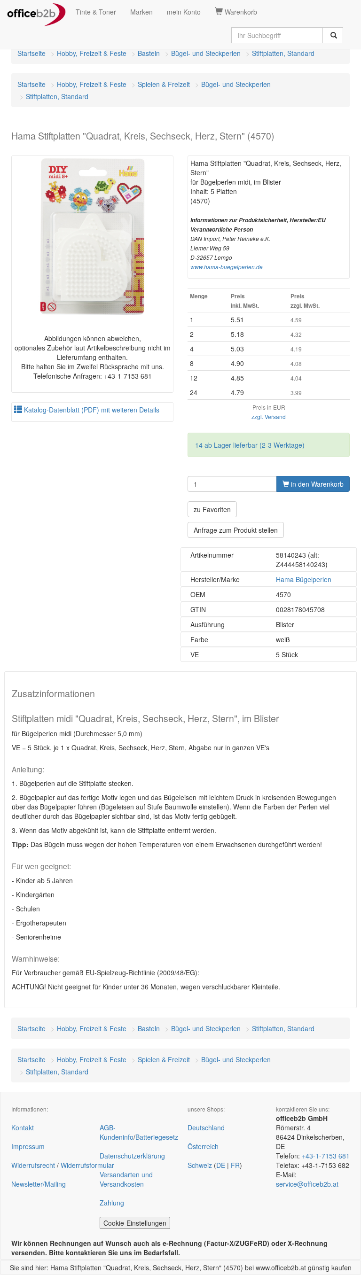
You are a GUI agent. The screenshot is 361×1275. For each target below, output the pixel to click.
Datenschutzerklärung (132, 1155)
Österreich (203, 1146)
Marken (141, 11)
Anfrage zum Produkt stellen (236, 530)
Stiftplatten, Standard (283, 53)
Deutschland (206, 1127)
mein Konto (184, 11)
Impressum (28, 1146)
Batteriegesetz (156, 1137)
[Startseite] (36, 11)
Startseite (31, 53)
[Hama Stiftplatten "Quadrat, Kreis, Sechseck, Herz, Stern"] (92, 236)
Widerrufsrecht (33, 1165)
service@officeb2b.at (307, 1184)
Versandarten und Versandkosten (126, 1179)
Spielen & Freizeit (164, 84)
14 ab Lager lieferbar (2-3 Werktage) (250, 445)
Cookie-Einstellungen (134, 1223)
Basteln (149, 53)
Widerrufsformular (87, 1165)
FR (235, 1165)
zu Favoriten (212, 509)
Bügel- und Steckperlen (206, 53)
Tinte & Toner (96, 11)
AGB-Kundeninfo (116, 1132)
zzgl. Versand (268, 416)
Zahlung (112, 1202)
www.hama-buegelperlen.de (226, 267)
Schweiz (200, 1165)
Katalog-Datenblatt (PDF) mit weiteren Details (90, 409)
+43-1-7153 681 (326, 1155)
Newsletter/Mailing (38, 1184)
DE (220, 1165)
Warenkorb (240, 11)
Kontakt (22, 1127)
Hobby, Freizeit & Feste (91, 53)
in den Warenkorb (316, 484)
